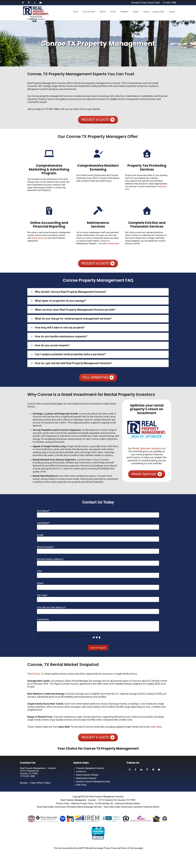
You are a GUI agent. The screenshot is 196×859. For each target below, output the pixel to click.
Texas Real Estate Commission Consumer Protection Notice (131, 807)
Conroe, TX (38, 673)
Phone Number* (45, 547)
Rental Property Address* (50, 559)
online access (38, 238)
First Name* (43, 511)
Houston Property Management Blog (93, 781)
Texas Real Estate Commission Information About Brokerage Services (69, 807)
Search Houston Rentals (87, 775)
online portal (113, 243)
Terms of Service (129, 848)
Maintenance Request (86, 778)
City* (39, 571)
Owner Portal (154, 2)
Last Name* (43, 523)
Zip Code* (42, 595)
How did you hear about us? (51, 607)
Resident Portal (138, 2)
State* (40, 583)
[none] (31, 292)
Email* (40, 535)
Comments (43, 619)
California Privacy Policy (82, 803)
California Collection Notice (127, 803)
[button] (98, 292)
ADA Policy (81, 785)
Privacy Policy (62, 803)
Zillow (159, 726)
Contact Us (81, 771)
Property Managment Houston (90, 768)
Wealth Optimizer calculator (146, 448)
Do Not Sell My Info (104, 803)
